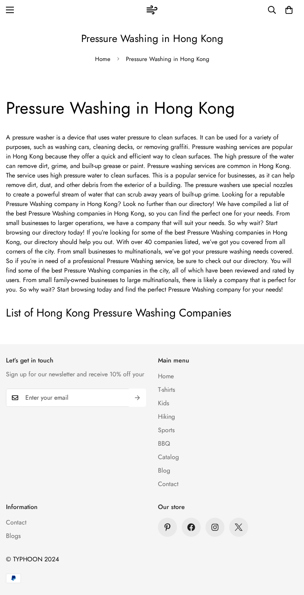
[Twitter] (238, 527)
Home (102, 59)
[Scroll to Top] (288, 552)
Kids (163, 403)
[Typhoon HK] (152, 10)
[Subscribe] (137, 398)
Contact (168, 483)
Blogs (13, 535)
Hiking (166, 416)
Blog (164, 470)
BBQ (164, 443)
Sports (166, 430)
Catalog (168, 457)
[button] (289, 10)
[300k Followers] (191, 527)
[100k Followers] (214, 527)
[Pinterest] (167, 527)
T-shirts (166, 389)
